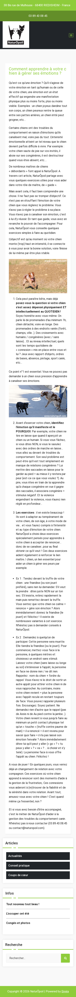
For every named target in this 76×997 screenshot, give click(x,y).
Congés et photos (18, 923)
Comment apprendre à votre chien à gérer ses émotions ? (37, 71)
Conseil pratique (19, 865)
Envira (65, 991)
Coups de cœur (18, 875)
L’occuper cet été (17, 913)
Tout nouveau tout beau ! (22, 904)
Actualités (15, 856)
